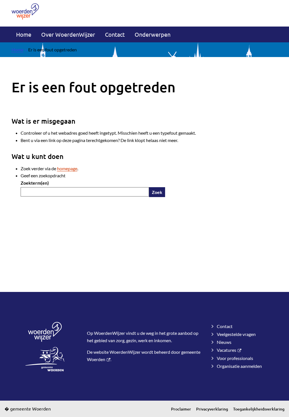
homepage (67, 168)
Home (23, 34)
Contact (115, 34)
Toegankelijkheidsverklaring (258, 409)
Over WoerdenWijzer (68, 34)
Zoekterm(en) (35, 182)
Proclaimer (181, 409)
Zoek (157, 192)
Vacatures (226, 350)
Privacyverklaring (212, 409)
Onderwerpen (152, 34)
